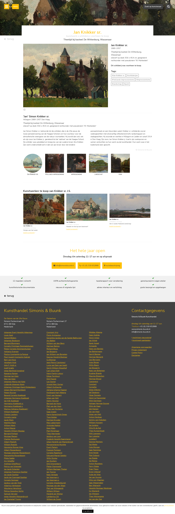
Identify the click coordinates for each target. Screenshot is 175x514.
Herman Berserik (96, 357)
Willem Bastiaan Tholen (57, 469)
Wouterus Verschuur (12, 488)
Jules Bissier (94, 362)
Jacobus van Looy (54, 436)
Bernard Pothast (11, 433)
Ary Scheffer (9, 461)
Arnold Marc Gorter (55, 384)
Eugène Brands (95, 373)
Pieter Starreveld (54, 466)
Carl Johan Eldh (53, 371)
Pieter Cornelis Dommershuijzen (17, 349)
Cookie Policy (137, 352)
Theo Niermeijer (53, 433)
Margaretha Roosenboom (14, 455)
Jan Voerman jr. (53, 477)
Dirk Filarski (51, 379)
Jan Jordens (93, 425)
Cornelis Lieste (10, 417)
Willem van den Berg (55, 343)
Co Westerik (94, 491)
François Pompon (54, 450)
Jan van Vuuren (95, 477)
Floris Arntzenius (54, 335)
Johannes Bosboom (12, 340)
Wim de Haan (94, 406)
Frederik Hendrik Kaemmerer (59, 439)
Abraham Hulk (10, 362)
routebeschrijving (112, 265)
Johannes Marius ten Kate (14, 381)
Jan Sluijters (52, 461)
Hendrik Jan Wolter (55, 494)
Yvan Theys (93, 469)
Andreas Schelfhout (12, 464)
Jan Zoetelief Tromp (12, 499)
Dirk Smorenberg (54, 464)
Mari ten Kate (9, 379)
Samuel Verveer (11, 494)
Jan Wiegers (94, 494)
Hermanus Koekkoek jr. (13, 406)
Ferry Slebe (94, 466)
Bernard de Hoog (54, 403)
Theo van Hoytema (54, 409)
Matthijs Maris (10, 423)
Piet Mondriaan (53, 431)
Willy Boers (94, 365)
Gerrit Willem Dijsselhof (57, 368)
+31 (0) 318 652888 (90, 265)
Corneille (93, 387)
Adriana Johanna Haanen (57, 390)
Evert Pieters (52, 447)
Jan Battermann (95, 351)
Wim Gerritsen (95, 401)
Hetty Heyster (53, 401)
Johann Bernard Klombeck (15, 390)
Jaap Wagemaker (96, 483)
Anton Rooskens (95, 463)
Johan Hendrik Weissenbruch (16, 496)
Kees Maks (51, 428)
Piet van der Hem (54, 406)
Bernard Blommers (12, 343)
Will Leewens (95, 433)
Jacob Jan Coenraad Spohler (15, 477)
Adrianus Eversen (11, 351)
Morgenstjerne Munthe (56, 444)
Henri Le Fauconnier (97, 398)
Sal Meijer (93, 444)
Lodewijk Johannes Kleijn (14, 384)
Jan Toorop (51, 472)
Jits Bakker (51, 340)
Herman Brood (95, 379)
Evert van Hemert (54, 395)
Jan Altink (93, 340)
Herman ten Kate (11, 376)
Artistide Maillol (53, 425)
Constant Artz (52, 332)
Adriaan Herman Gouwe (99, 403)
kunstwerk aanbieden (141, 340)
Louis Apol (8, 335)
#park (126, 84)
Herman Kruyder (53, 420)
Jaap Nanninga (95, 450)
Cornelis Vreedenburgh (56, 483)
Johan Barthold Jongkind (14, 371)
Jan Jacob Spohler (11, 474)
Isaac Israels (51, 412)
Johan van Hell (53, 398)
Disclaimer (136, 355)
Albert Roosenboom (12, 450)
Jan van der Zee (95, 499)
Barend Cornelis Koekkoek (15, 395)
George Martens (96, 442)
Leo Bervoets (94, 360)
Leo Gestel (51, 381)
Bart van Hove (10, 360)
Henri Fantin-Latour (55, 373)
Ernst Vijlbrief (94, 472)
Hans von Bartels (96, 349)
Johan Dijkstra (94, 390)
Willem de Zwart (54, 499)
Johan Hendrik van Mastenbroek (60, 442)
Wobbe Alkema (95, 332)
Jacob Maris (8, 420)
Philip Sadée (9, 458)
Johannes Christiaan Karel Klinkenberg (20, 387)
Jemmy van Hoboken (97, 420)
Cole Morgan (94, 447)
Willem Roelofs (10, 444)
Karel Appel (94, 343)
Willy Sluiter (52, 458)
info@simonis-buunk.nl (141, 332)
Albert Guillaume (54, 387)
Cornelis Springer (11, 480)
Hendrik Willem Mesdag (14, 431)
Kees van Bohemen (97, 370)
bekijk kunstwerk (29, 233)
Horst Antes (94, 338)
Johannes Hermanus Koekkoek (16, 398)
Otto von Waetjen (96, 480)
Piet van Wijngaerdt (55, 488)
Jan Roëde (93, 458)
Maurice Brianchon (96, 376)
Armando (93, 346)
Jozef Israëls (9, 368)
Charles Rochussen (12, 439)
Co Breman (51, 360)
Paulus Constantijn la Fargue (16, 354)
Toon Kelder (52, 417)
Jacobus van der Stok (12, 483)
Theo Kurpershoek (96, 431)
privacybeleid (169, 506)
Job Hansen (93, 409)
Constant (93, 384)
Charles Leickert (11, 414)
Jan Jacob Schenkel (12, 469)
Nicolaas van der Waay (56, 485)
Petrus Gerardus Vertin (13, 491)
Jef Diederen (94, 392)
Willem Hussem (96, 422)
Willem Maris (9, 425)
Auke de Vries (95, 474)
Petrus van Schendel (12, 466)
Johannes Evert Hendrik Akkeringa (18, 332)
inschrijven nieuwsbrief (141, 337)
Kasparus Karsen (11, 373)
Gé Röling (93, 461)
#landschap (117, 84)
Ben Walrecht (95, 485)
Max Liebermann (53, 423)
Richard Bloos (52, 349)
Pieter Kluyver (10, 392)
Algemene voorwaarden (142, 347)
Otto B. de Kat (95, 428)
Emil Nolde (93, 452)
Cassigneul (93, 381)
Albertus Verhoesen (12, 485)
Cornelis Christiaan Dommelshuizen (18, 346)
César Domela (95, 395)
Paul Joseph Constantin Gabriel (17, 357)
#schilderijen (132, 75)
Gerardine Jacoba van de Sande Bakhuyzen (64, 338)
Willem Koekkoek (11, 412)
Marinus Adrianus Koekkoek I (16, 409)
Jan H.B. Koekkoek (11, 401)
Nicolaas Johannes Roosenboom (17, 453)
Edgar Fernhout (53, 376)
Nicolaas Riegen (10, 436)
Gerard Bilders (10, 338)
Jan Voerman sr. (53, 480)
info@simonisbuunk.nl (64, 265)
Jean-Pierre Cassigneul (56, 362)
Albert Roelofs (10, 442)
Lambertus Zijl (53, 496)
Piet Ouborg (94, 455)
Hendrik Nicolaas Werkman (100, 488)
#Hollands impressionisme (123, 80)
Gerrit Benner (94, 354)
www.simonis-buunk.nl (141, 329)
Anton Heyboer (95, 417)
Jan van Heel (94, 411)
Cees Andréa (94, 335)
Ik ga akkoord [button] (87, 511)
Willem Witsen (53, 491)
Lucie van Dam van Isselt (57, 365)
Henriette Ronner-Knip (13, 447)
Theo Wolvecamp (96, 496)
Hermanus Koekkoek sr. (13, 403)
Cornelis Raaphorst (54, 453)
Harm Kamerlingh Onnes (57, 414)
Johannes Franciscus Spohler (15, 472)
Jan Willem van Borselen (57, 354)
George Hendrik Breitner (57, 357)
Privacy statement (139, 350)
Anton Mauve (9, 428)
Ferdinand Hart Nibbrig (56, 392)
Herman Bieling (53, 346)
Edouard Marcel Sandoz (56, 455)
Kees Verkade (52, 474)
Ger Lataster (94, 436)
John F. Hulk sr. (10, 365)
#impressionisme (143, 80)
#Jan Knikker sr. (118, 75)
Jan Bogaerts (52, 351)
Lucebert (93, 439)
